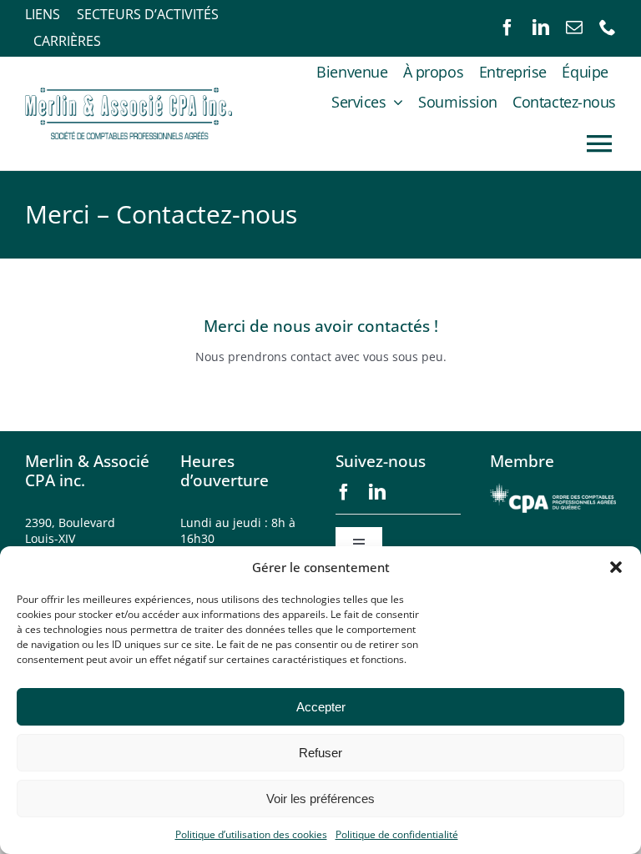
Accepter (321, 707)
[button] (616, 567)
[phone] (607, 27)
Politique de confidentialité (397, 834)
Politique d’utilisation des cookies (251, 834)
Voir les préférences (320, 798)
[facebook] (507, 27)
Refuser (320, 753)
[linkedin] (540, 27)
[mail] (574, 27)
